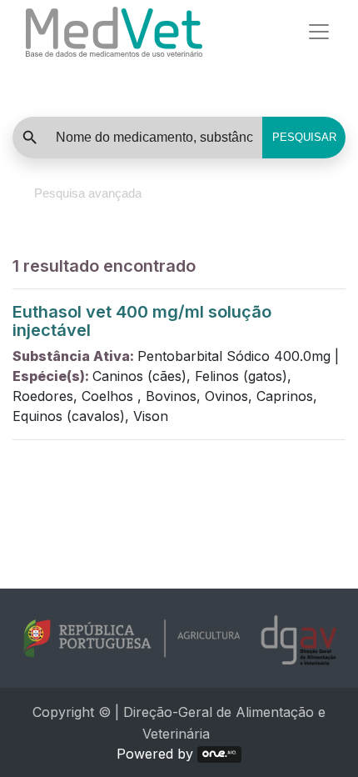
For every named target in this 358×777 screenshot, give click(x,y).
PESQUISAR (304, 137)
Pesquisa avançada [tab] (88, 193)
